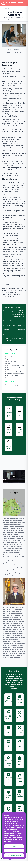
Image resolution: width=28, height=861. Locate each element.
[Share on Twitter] (17, 52)
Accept (14, 846)
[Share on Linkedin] (15, 52)
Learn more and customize (14, 855)
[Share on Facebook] (12, 52)
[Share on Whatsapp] (20, 52)
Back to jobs (6, 8)
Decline (14, 850)
